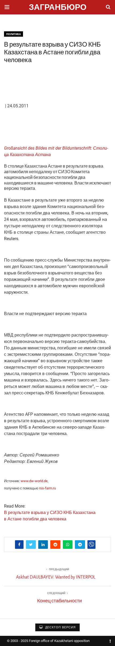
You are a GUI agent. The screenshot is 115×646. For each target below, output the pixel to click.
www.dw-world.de (34, 481)
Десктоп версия (60, 627)
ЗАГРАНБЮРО (57, 8)
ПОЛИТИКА (13, 34)
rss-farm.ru (47, 488)
